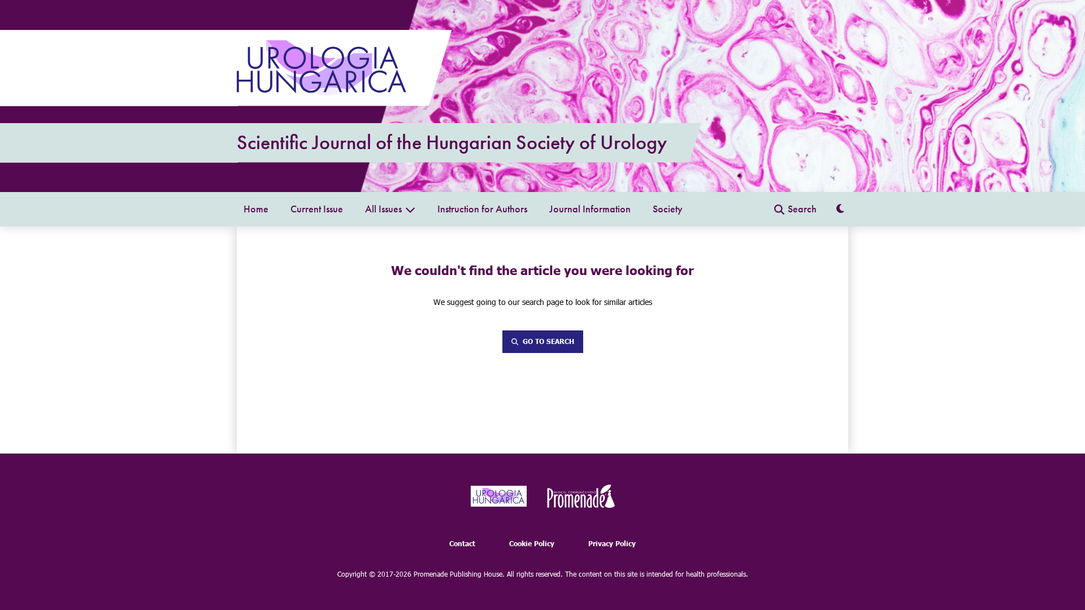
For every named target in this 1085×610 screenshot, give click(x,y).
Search (802, 209)
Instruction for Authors (482, 209)
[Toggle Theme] (840, 209)
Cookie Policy (531, 543)
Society (668, 209)
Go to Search (548, 341)
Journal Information (590, 209)
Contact (462, 543)
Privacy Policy (612, 543)
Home (256, 209)
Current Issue (316, 209)
